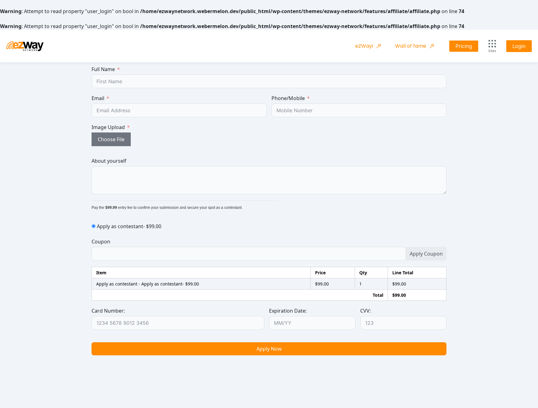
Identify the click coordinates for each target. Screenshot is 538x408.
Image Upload (108, 127)
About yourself (109, 160)
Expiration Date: (288, 310)
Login (519, 46)
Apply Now (269, 348)
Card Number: (108, 310)
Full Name (103, 69)
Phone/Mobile (288, 98)
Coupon (101, 241)
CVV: (365, 310)
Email (98, 98)
